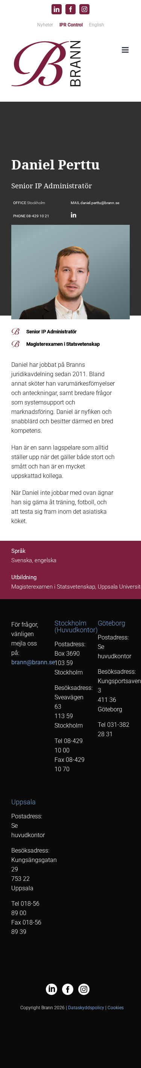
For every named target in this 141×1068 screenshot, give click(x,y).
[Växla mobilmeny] (126, 50)
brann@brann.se (33, 662)
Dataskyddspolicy (86, 1007)
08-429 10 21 (37, 216)
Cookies (116, 1007)
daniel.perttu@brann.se (99, 202)
